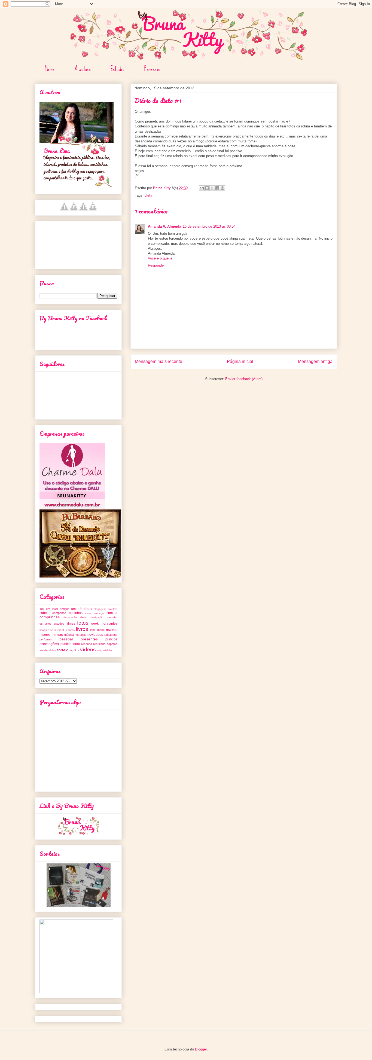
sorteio (62, 650)
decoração (70, 617)
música (69, 634)
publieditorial (70, 644)
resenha (86, 644)
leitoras (70, 629)
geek (95, 623)
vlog (99, 650)
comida (111, 613)
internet (59, 629)
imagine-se (46, 629)
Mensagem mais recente (158, 361)
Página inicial (240, 361)
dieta (148, 195)
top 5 (72, 650)
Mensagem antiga (315, 361)
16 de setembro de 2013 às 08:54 (209, 226)
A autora (82, 69)
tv (78, 650)
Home (49, 69)
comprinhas (49, 617)
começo (99, 613)
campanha (59, 613)
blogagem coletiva (105, 608)
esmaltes (45, 623)
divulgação (96, 617)
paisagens (110, 634)
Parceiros (152, 69)
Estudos (117, 69)
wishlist (107, 650)
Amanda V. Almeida (164, 226)
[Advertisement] (64, 243)
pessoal (66, 639)
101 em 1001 (48, 608)
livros (82, 629)
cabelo (44, 613)
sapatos (112, 644)
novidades (95, 635)
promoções (49, 644)
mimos (57, 634)
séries (52, 650)
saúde (43, 650)
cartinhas (76, 613)
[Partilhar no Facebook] (217, 188)
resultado (99, 644)
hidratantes (109, 623)
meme (44, 634)
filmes (70, 623)
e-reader (112, 617)
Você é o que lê (160, 258)
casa (88, 613)
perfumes (45, 639)
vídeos (88, 649)
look (93, 629)
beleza (86, 608)
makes (111, 629)
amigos (64, 608)
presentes (89, 639)
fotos (83, 623)
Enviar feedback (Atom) (244, 379)
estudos (59, 623)
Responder (156, 265)
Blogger (201, 1049)
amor (75, 609)
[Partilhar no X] (212, 188)
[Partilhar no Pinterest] (222, 188)
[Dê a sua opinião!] (207, 188)
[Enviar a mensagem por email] (202, 188)
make (101, 629)
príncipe (111, 639)
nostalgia (80, 634)
